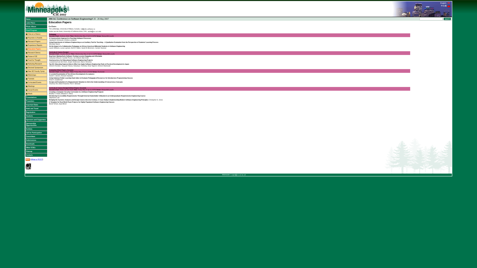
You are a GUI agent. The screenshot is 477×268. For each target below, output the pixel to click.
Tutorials (31, 79)
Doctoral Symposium (35, 67)
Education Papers (34, 49)
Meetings (31, 86)
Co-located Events (34, 82)
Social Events (33, 90)
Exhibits (29, 129)
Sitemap (29, 151)
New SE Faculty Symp (36, 71)
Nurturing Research (35, 64)
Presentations (31, 97)
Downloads (30, 144)
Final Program (31, 30)
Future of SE (32, 56)
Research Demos (34, 53)
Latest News (30, 23)
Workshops (32, 75)
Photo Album (31, 27)
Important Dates (32, 105)
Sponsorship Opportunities (31, 124)
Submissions (31, 140)
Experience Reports (35, 45)
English (443, 3)
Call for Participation (34, 133)
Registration (30, 112)
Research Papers (34, 41)
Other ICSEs (30, 148)
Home (28, 19)
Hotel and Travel (32, 108)
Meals (30, 94)
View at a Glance (34, 34)
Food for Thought (34, 60)
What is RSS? (36, 159)
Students (29, 116)
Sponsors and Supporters (36, 120)
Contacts (29, 155)
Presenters (30, 101)
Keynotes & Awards (35, 38)
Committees (30, 136)
